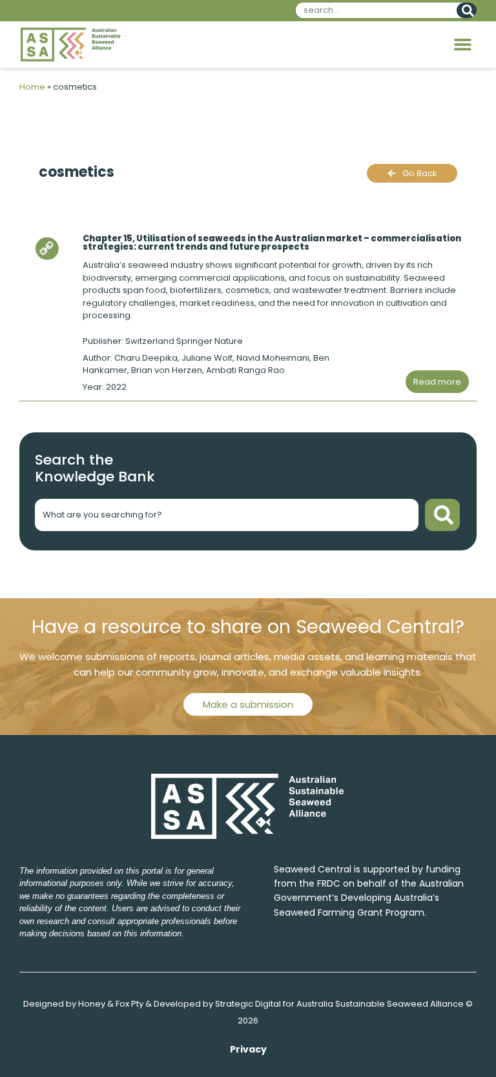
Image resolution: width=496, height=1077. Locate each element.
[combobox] (373, 10)
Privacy (248, 1049)
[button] (463, 44)
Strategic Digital (248, 1004)
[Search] (467, 10)
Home (32, 87)
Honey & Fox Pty (110, 1004)
